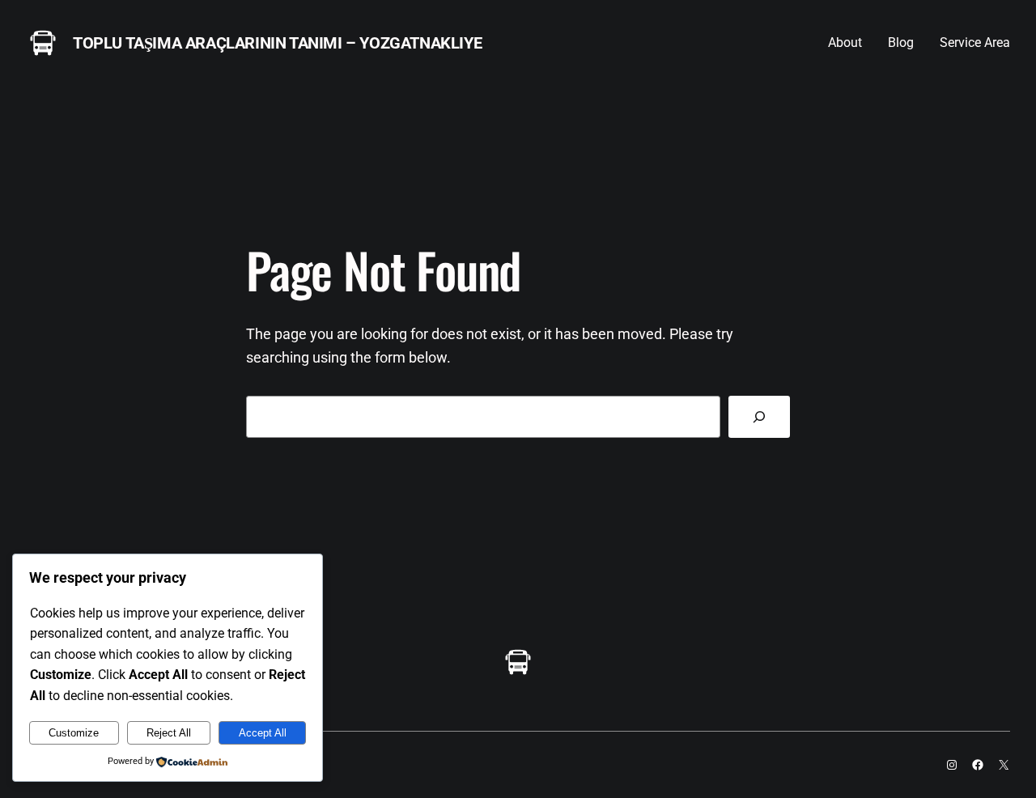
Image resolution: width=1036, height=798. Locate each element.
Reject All (168, 733)
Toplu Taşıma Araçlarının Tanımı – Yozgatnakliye (277, 43)
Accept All (263, 733)
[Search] (759, 417)
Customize (74, 733)
